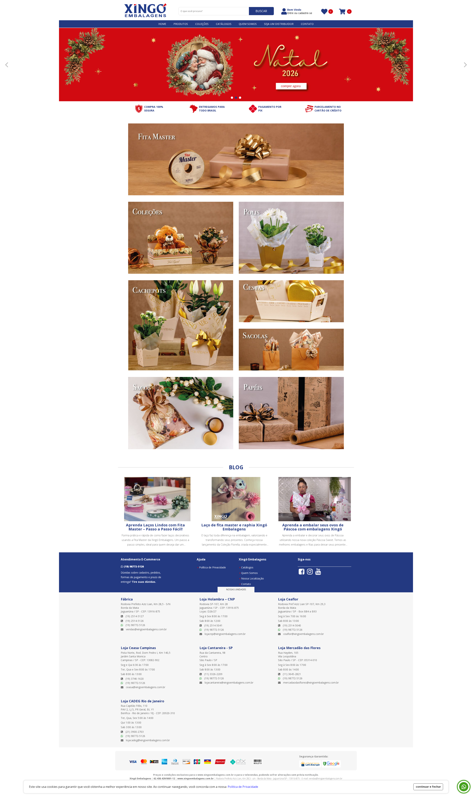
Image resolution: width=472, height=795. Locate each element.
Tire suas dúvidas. (144, 581)
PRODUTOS (180, 24)
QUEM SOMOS (248, 24)
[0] (324, 11)
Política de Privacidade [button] (243, 787)
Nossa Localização (252, 578)
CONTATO (307, 24)
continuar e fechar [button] (428, 786)
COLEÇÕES (202, 24)
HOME (162, 24)
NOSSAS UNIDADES (236, 589)
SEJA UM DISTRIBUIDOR (279, 24)
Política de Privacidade (212, 567)
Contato (246, 584)
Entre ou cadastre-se (299, 13)
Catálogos (247, 567)
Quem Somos (249, 573)
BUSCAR (261, 11)
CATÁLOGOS (223, 24)
